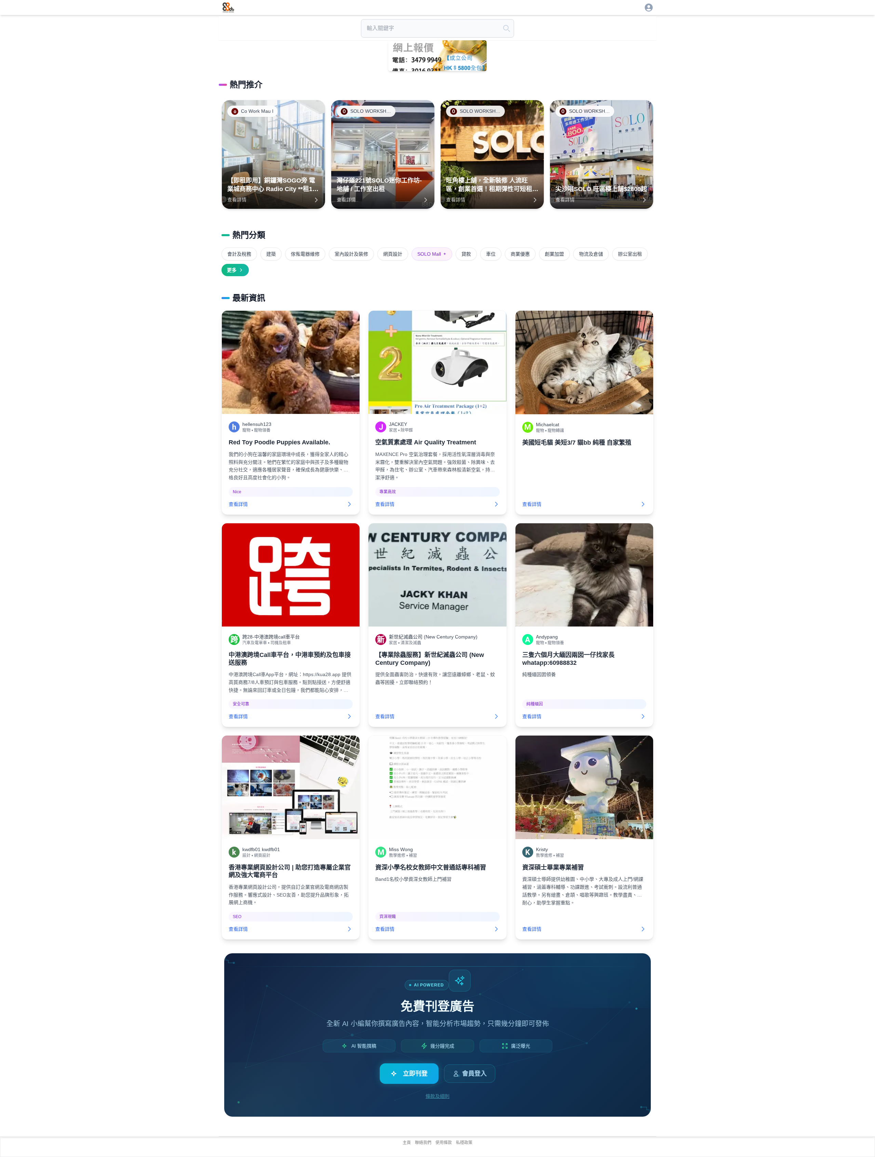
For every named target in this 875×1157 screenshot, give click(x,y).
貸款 (466, 254)
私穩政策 (464, 1142)
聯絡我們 (423, 1142)
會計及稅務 (239, 254)
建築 (271, 254)
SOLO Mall (431, 254)
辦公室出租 (630, 254)
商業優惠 (520, 254)
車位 (491, 254)
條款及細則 (437, 1096)
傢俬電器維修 (305, 254)
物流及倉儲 (591, 254)
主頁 (407, 1142)
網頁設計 (392, 254)
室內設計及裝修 (351, 254)
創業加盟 (554, 254)
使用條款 (443, 1142)
